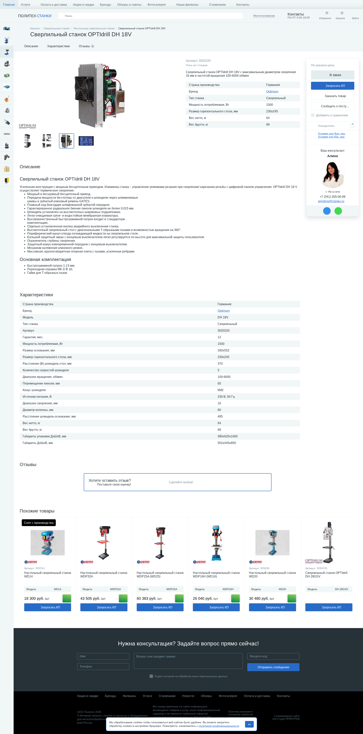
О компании (217, 4)
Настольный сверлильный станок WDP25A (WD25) (160, 574)
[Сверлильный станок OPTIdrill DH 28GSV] (328, 543)
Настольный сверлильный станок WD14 (47, 574)
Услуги (25, 4)
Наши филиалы (187, 4)
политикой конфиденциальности (219, 725)
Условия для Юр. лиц (331, 136)
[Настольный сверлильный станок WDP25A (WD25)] (160, 543)
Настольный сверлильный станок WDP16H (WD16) (216, 574)
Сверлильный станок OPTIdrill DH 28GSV (326, 574)
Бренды (105, 4)
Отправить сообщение (273, 667)
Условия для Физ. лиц (331, 133)
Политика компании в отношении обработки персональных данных (241, 714)
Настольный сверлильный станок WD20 (272, 574)
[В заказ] (67, 598)
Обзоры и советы (129, 4)
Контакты (242, 4)
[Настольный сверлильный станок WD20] (272, 543)
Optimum (272, 91)
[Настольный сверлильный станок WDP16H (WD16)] (216, 543)
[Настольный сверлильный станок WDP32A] (103, 543)
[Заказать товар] (348, 598)
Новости (188, 696)
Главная (9, 4)
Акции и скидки (83, 4)
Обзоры (206, 696)
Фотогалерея (156, 4)
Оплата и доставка (54, 4)
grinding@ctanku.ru (331, 201)
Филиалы (129, 696)
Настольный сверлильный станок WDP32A (103, 574)
